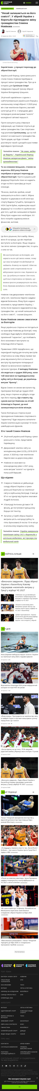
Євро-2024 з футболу (9, 1024)
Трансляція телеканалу (5, 981)
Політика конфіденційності (8, 1053)
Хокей (22, 1034)
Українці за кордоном (9, 991)
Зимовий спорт (7, 1021)
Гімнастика (5, 1027)
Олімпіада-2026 (7, 998)
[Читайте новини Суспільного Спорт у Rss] (10, 1065)
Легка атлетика (26, 988)
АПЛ (21, 995)
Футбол (4, 988)
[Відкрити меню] (37, 2)
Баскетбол (24, 1021)
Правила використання (26, 1048)
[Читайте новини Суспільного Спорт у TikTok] (25, 1065)
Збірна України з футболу (7, 1017)
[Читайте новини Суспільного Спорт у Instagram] (21, 1065)
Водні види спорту (8, 1034)
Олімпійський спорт (21, 8)
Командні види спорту (26, 1012)
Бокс (22, 1024)
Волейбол (24, 991)
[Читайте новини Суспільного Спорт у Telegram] (13, 1065)
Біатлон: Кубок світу (9, 976)
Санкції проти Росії (8, 995)
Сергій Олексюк (11, 31)
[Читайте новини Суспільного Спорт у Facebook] (2, 1065)
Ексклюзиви (6, 985)
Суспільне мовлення (9, 1047)
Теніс (22, 985)
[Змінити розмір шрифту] (37, 36)
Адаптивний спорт (8, 1011)
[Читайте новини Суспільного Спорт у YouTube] (6, 1065)
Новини (23, 976)
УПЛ (21, 980)
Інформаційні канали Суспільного (28, 1053)
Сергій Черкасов (27, 31)
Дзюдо (23, 1031)
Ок (19, 1087)
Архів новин (25, 1043)
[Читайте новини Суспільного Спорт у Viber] (17, 1065)
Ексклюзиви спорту (7, 8)
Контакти (5, 1043)
